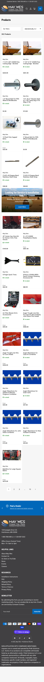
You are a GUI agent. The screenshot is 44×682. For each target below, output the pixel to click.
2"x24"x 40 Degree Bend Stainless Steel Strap (11, 176)
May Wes (5, 59)
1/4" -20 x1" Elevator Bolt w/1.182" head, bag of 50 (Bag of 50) (31, 100)
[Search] (26, 8)
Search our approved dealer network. (21, 508)
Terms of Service (7, 587)
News (3, 561)
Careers (4, 566)
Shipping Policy (7, 582)
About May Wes (7, 554)
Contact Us (5, 556)
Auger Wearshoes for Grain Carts (30, 392)
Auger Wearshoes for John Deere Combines (12, 431)
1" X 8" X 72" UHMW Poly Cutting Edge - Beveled (31, 63)
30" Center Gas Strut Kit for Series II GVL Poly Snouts (11, 237)
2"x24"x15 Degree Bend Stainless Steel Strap (31, 176)
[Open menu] (40, 8)
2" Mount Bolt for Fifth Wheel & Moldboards (30, 138)
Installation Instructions (10, 577)
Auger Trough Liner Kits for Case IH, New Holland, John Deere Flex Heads (32, 314)
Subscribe (37, 611)
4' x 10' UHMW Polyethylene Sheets (30, 237)
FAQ (3, 579)
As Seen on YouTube (9, 559)
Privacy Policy (6, 589)
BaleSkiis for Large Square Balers (12, 470)
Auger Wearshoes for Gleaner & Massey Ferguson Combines (10, 392)
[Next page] (35, 489)
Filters (7, 29)
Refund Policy (6, 584)
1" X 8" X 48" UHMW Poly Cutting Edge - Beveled (11, 63)
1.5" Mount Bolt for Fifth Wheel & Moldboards (11, 99)
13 (30, 489)
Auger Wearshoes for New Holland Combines (32, 431)
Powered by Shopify (27, 641)
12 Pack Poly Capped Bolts (10, 138)
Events (4, 564)
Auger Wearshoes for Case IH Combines (30, 353)
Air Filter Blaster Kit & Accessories (10, 314)
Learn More (22, 207)
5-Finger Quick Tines (10, 275)
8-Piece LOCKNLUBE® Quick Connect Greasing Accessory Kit (31, 276)
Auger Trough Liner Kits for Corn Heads (11, 353)
